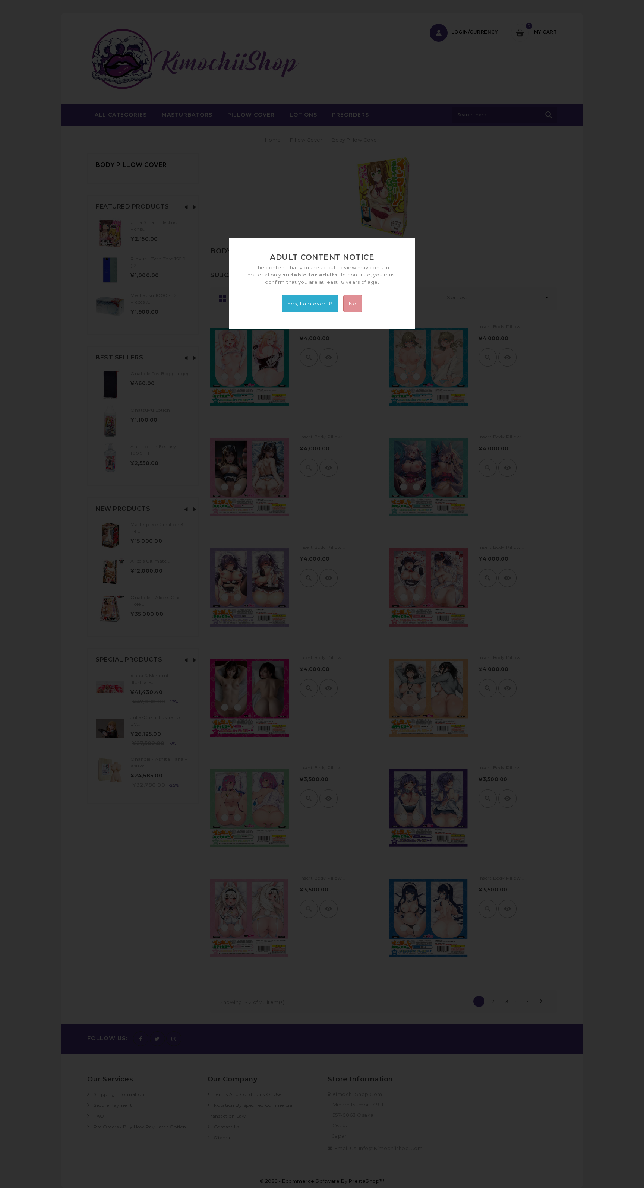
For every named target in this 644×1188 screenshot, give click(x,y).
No (353, 304)
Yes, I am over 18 (310, 304)
